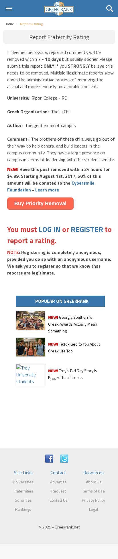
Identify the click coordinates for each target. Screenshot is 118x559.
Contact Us (59, 500)
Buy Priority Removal (40, 203)
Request (58, 491)
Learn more (47, 189)
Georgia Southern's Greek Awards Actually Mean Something (72, 324)
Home (9, 24)
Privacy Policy (93, 500)
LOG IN (49, 229)
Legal (93, 509)
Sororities (23, 500)
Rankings (23, 509)
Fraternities (23, 491)
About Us (93, 482)
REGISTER (87, 229)
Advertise (58, 482)
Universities (23, 482)
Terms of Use (93, 491)
